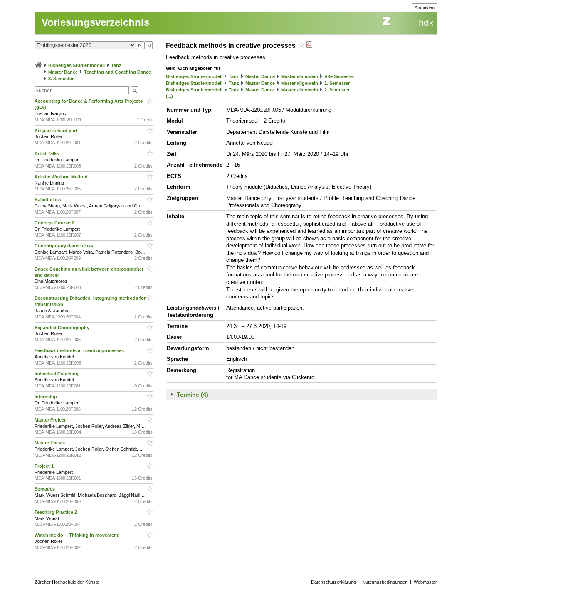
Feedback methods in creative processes (80, 350)
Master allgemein (299, 76)
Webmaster (425, 581)
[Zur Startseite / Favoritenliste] (38, 65)
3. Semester (61, 78)
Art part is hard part (57, 130)
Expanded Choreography (63, 327)
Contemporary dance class (64, 245)
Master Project (51, 419)
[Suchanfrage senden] (134, 90)
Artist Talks (47, 153)
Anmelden (425, 7)
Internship (46, 396)
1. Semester (337, 83)
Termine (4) (192, 394)
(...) (169, 96)
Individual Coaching (57, 373)
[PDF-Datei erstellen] (309, 45)
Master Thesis (50, 442)
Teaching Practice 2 (56, 512)
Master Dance (63, 71)
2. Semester (337, 89)
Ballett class (48, 199)
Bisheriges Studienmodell (76, 65)
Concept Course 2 (55, 222)
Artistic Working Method (62, 176)
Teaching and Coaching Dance (117, 71)
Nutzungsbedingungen (384, 581)
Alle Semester (339, 76)
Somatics (45, 488)
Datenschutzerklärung (333, 581)
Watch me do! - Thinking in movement (77, 535)
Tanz (116, 65)
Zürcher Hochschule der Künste (67, 581)
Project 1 (45, 466)
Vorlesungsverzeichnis (95, 22)
